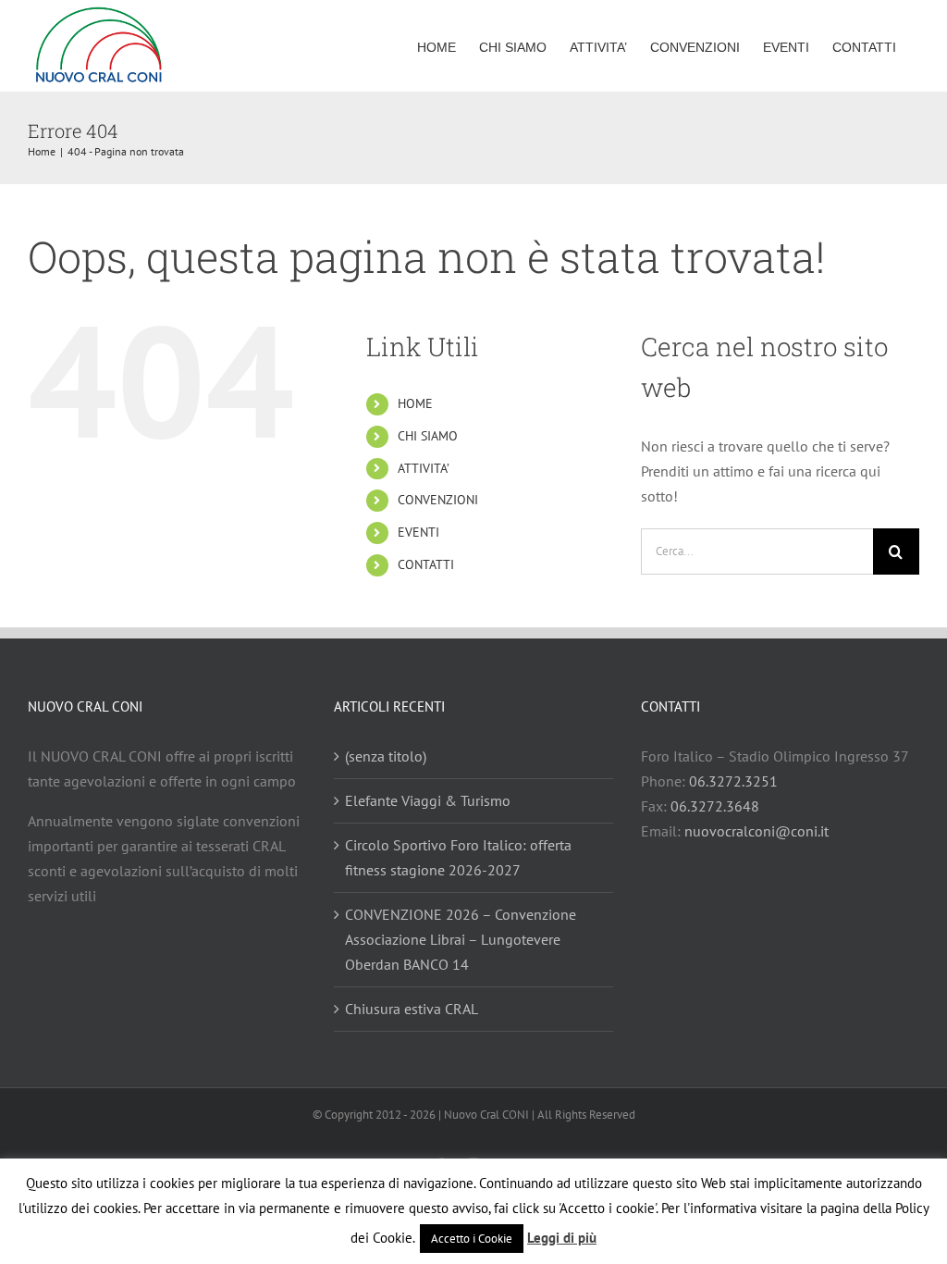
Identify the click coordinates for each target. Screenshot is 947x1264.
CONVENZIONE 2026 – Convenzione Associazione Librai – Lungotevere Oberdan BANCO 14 (460, 939)
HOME (415, 403)
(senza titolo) (385, 756)
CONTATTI (426, 564)
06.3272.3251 (733, 781)
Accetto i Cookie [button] (471, 1238)
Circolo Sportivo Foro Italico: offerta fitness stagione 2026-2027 (458, 857)
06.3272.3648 (714, 806)
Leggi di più (561, 1237)
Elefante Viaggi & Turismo (427, 800)
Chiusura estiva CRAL (411, 1008)
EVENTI (418, 532)
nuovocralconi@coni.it (756, 831)
